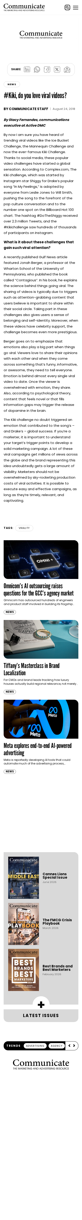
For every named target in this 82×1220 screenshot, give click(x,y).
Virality (24, 528)
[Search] (67, 7)
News (12, 84)
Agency (57, 1046)
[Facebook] (47, 69)
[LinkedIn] (27, 69)
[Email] (67, 69)
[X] (57, 69)
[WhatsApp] (37, 69)
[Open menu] (75, 7)
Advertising (35, 1046)
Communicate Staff (28, 108)
